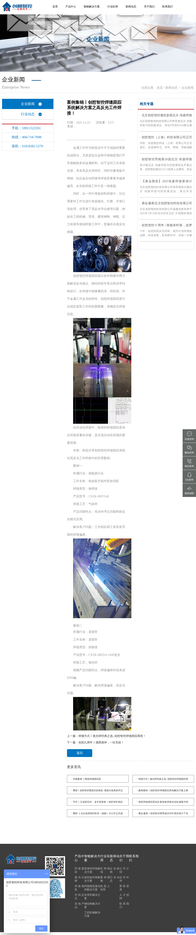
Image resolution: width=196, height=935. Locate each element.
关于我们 (149, 6)
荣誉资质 (124, 888)
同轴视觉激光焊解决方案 (92, 888)
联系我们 (167, 6)
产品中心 (70, 6)
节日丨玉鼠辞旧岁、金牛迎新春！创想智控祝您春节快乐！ (98, 803)
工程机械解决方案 (92, 914)
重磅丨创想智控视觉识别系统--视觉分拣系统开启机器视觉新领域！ (98, 791)
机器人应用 (105, 888)
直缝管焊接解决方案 (92, 870)
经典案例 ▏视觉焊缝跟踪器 (87, 779)
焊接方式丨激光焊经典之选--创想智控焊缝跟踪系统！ (112, 735)
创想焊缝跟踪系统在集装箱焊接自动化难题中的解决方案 (163, 803)
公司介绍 (124, 870)
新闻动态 (131, 6)
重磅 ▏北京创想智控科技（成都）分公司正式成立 (98, 814)
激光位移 (79, 879)
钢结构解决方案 (92, 905)
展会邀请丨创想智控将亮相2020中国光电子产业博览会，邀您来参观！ (163, 814)
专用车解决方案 (92, 897)
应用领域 (105, 870)
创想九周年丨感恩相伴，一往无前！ (101, 742)
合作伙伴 (124, 879)
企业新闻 (187, 87)
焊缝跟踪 (79, 870)
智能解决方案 (92, 6)
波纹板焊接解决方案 (92, 879)
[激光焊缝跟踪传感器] (17, 6)
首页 (55, 6)
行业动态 (28, 114)
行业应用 (112, 6)
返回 (80, 753)
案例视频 (105, 879)
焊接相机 (79, 888)
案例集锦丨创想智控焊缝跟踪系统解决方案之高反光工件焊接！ (163, 791)
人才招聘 (124, 897)
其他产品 (79, 905)
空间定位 (79, 897)
